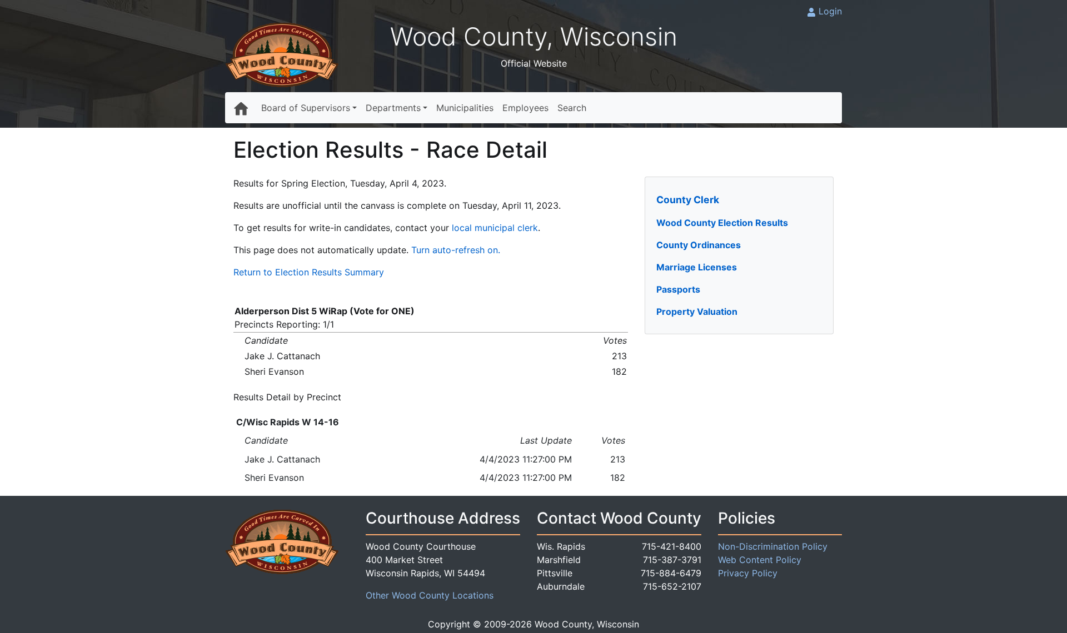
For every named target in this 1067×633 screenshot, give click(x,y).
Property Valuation (696, 311)
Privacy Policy (747, 573)
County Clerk (687, 199)
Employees (525, 107)
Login (830, 11)
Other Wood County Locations (429, 595)
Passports (678, 289)
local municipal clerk (495, 227)
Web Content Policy (759, 559)
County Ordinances (698, 244)
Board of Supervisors (305, 107)
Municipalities (464, 107)
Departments (393, 107)
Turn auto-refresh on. (455, 249)
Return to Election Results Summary (308, 272)
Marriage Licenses (696, 267)
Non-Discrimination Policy (772, 546)
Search (571, 107)
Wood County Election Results (722, 222)
